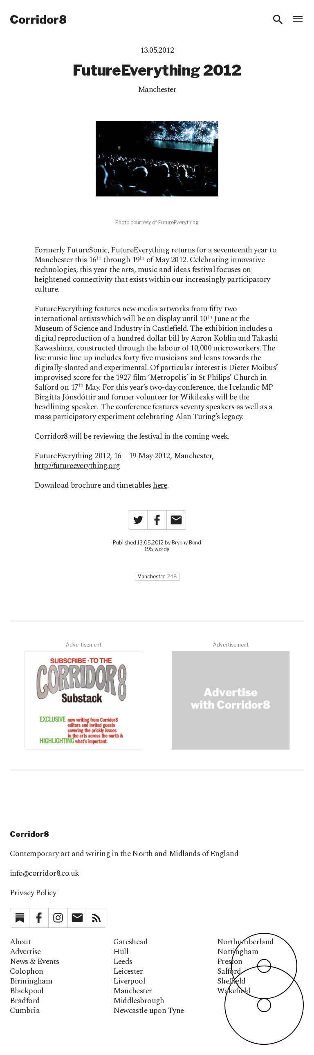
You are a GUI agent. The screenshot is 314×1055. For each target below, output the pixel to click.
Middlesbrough (138, 1001)
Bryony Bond (186, 543)
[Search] (278, 19)
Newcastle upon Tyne (148, 1011)
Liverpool (129, 981)
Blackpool (27, 991)
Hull (120, 952)
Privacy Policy (33, 893)
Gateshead (130, 942)
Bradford (25, 1001)
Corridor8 (38, 19)
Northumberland (245, 942)
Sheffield (231, 981)
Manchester (157, 90)
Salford (229, 972)
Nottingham (237, 952)
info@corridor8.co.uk (44, 873)
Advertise (25, 952)
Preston (229, 962)
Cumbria (25, 1011)
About (20, 942)
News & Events (34, 962)
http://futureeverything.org (77, 466)
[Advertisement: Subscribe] (83, 700)
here (160, 485)
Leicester (128, 972)
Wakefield (234, 991)
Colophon (26, 972)
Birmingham (31, 981)
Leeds (122, 962)
